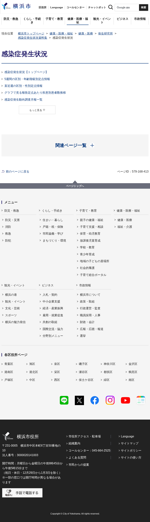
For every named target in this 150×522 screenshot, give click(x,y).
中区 (32, 379)
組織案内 (74, 443)
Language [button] (56, 7)
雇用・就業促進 (53, 315)
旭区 (32, 363)
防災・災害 (12, 220)
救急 (8, 233)
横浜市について (90, 294)
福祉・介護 (124, 226)
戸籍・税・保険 (53, 226)
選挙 (83, 335)
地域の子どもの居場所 (94, 261)
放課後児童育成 (90, 240)
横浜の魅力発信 (15, 322)
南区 (131, 379)
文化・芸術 (12, 308)
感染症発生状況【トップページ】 (26, 72)
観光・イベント (14, 285)
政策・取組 (87, 301)
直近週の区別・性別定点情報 (23, 85)
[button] (75, 145)
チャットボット (97, 7)
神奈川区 (109, 363)
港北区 (33, 372)
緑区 (107, 379)
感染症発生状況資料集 (32, 37)
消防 (8, 226)
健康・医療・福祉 (61, 33)
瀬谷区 (83, 372)
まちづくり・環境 (54, 240)
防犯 (8, 240)
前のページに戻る (17, 171)
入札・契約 (50, 294)
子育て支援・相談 (91, 226)
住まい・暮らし (53, 220)
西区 (57, 379)
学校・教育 (87, 247)
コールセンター (76, 7)
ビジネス (48, 285)
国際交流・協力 (53, 329)
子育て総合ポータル (93, 274)
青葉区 (8, 363)
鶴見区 (133, 372)
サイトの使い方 (131, 457)
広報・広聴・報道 (91, 329)
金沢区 (133, 363)
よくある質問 (77, 457)
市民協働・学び (53, 233)
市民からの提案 (79, 464)
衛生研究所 (105, 33)
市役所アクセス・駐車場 (85, 436)
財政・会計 (87, 322)
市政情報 (85, 285)
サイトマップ (129, 443)
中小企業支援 (51, 301)
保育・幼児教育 (90, 233)
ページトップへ (75, 185)
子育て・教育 (88, 210)
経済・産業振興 (53, 308)
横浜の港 (11, 294)
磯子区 (83, 363)
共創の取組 (50, 322)
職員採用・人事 (90, 315)
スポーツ (11, 315)
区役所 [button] (42, 7)
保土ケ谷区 (86, 379)
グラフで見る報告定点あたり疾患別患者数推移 (35, 92)
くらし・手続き (52, 210)
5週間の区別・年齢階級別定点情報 (27, 79)
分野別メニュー (53, 335)
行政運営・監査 (90, 308)
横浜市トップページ (31, 33)
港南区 (8, 372)
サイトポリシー (131, 450)
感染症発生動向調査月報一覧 (23, 99)
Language (127, 436)
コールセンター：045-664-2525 (89, 450)
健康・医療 (85, 33)
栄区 (57, 372)
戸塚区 (8, 379)
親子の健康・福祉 (91, 220)
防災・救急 (11, 210)
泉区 (57, 363)
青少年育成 (87, 254)
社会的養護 (87, 267)
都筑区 (108, 372)
